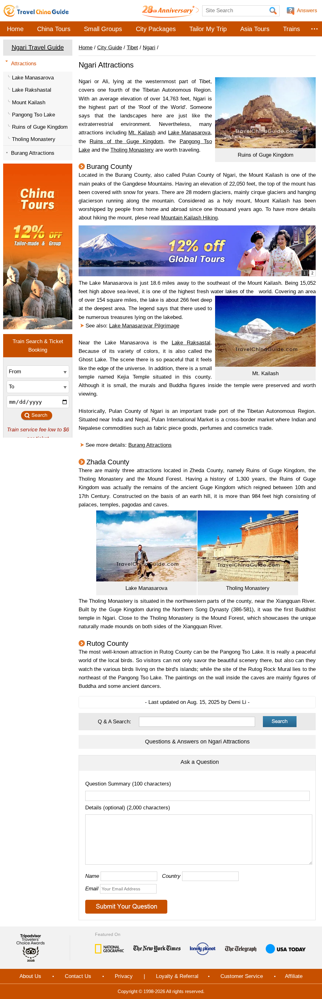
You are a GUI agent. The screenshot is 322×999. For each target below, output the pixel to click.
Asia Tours (254, 28)
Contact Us (78, 976)
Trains (291, 28)
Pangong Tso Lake (33, 115)
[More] (314, 28)
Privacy (124, 976)
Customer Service (241, 976)
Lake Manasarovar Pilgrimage (144, 326)
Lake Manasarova (33, 78)
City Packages (156, 28)
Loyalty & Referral (177, 976)
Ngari (149, 48)
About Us (30, 976)
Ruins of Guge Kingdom (40, 127)
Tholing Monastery (33, 139)
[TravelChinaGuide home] (36, 10)
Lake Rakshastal (31, 90)
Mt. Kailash (141, 133)
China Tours (53, 28)
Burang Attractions (32, 153)
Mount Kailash (28, 102)
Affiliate (294, 976)
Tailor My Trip (208, 28)
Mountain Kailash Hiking (189, 218)
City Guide (109, 48)
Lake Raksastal (191, 343)
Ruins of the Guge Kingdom (126, 141)
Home (15, 28)
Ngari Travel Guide (38, 47)
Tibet (132, 48)
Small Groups (103, 28)
